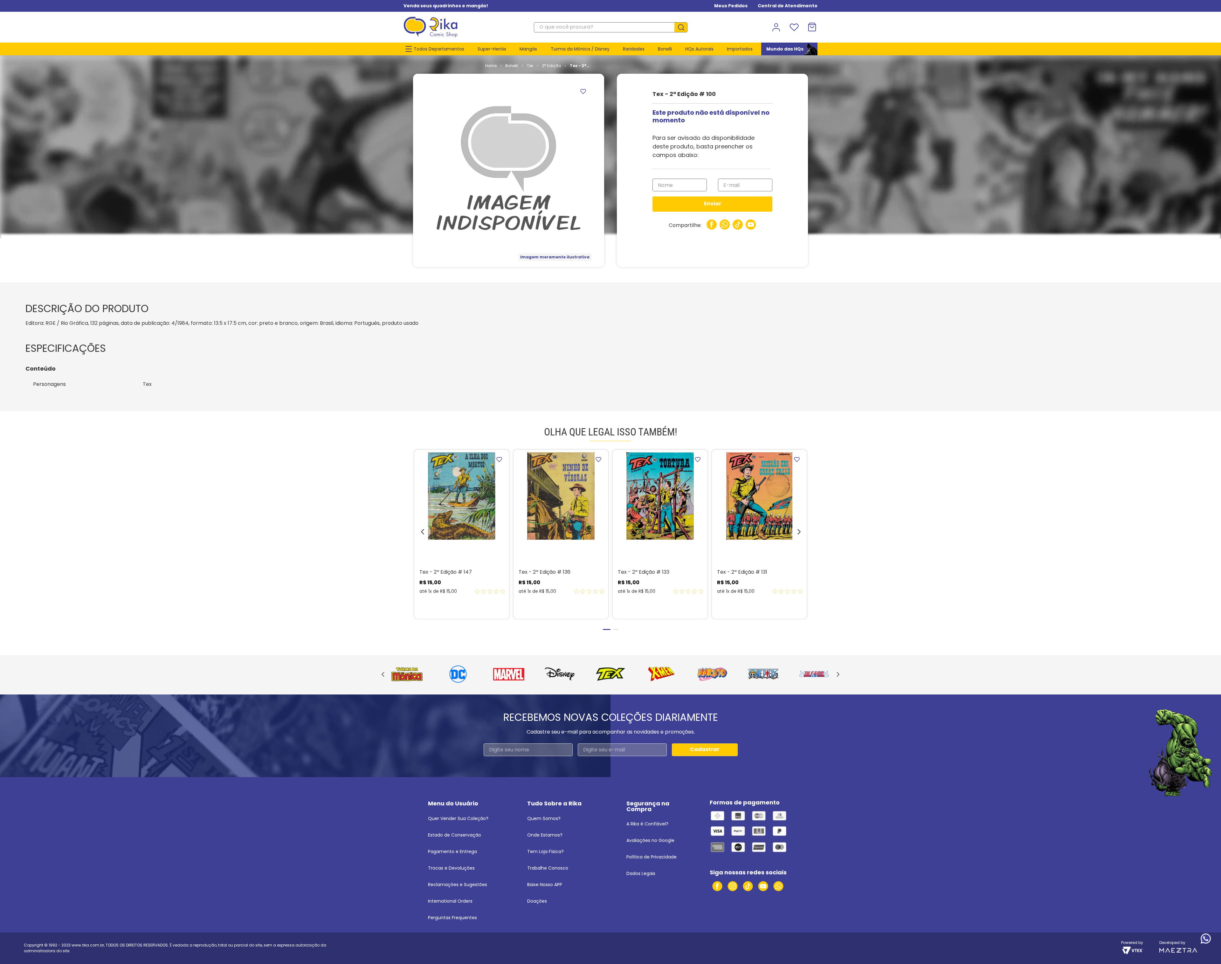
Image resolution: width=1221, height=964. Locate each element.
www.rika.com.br (88, 945)
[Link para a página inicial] (491, 66)
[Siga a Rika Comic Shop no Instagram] (733, 886)
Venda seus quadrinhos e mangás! (446, 6)
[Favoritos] (794, 27)
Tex (530, 65)
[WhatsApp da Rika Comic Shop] (778, 886)
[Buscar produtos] (683, 27)
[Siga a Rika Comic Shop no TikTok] (748, 886)
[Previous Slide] (383, 675)
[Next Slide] (838, 675)
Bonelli (511, 65)
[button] (418, 533)
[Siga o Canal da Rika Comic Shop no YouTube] (763, 886)
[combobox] (610, 27)
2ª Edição (551, 65)
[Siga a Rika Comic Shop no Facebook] (717, 886)
